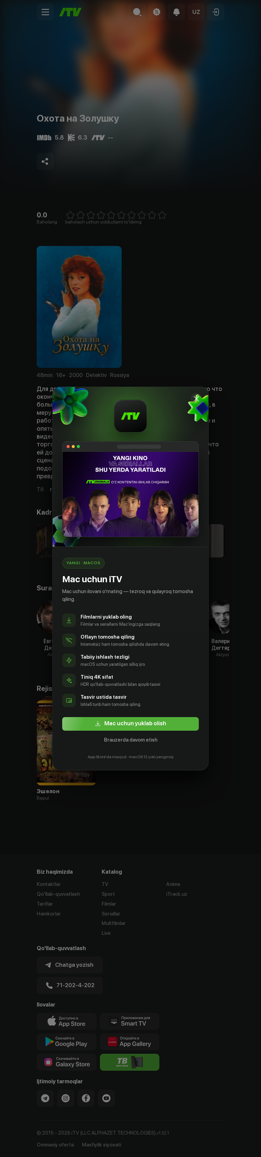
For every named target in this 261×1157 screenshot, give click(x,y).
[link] (130, 724)
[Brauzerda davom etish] (196, 399)
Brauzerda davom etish (130, 740)
